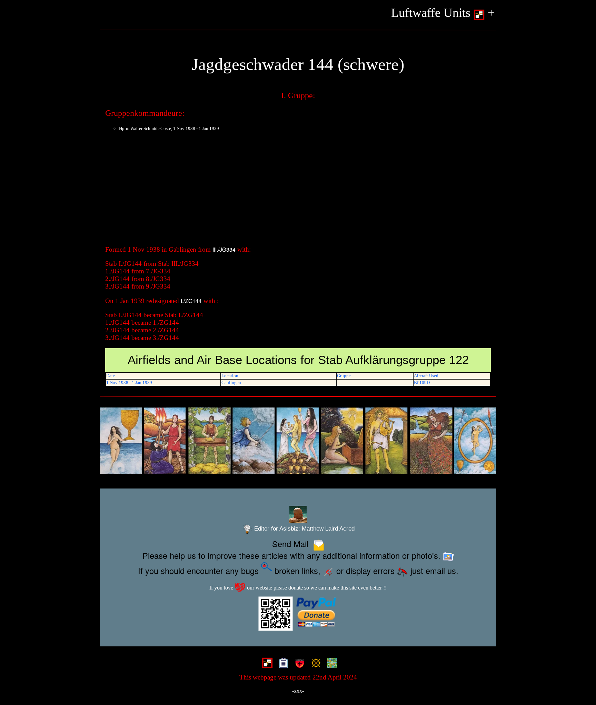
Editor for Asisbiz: (303, 528)
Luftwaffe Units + (443, 13)
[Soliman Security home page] (298, 664)
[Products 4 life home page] (330, 664)
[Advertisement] (298, 190)
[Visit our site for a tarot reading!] (298, 440)
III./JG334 (224, 249)
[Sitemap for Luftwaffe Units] (282, 664)
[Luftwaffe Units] (265, 664)
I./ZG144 (191, 300)
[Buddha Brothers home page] (314, 664)
